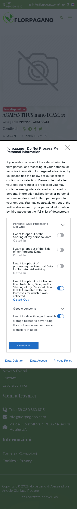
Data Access (38, 360)
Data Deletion (14, 360)
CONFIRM (23, 345)
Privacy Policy (62, 360)
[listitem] (38, 225)
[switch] (60, 235)
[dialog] (38, 255)
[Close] (69, 149)
